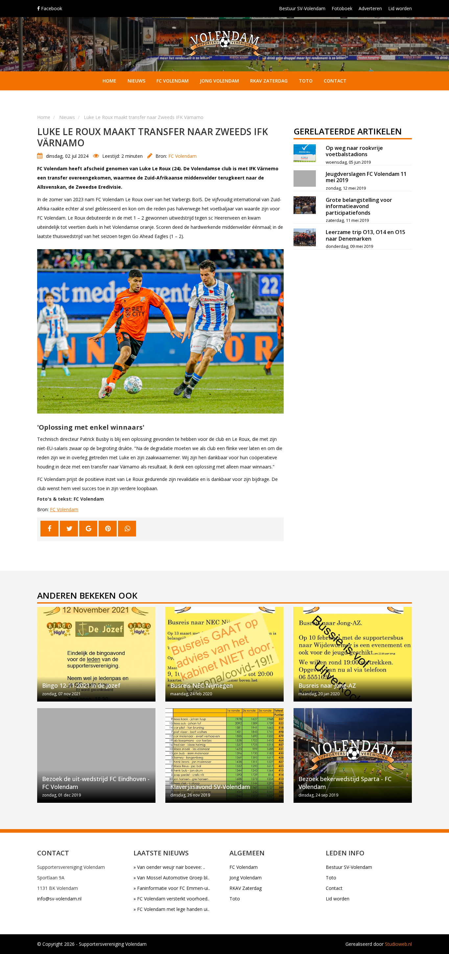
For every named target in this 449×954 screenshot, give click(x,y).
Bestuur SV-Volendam (302, 8)
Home (109, 81)
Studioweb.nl (398, 944)
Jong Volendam (219, 81)
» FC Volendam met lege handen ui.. (171, 909)
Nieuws (136, 81)
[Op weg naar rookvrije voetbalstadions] (305, 153)
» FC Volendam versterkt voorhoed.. (171, 898)
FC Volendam (172, 81)
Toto (306, 81)
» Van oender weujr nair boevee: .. (169, 867)
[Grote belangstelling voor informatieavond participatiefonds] (305, 205)
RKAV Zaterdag (269, 81)
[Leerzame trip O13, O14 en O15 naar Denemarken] (305, 237)
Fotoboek (342, 8)
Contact (335, 81)
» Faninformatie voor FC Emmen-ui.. (171, 888)
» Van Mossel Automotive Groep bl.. (171, 877)
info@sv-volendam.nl (59, 898)
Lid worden (400, 8)
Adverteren (370, 8)
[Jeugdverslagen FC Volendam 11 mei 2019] (305, 178)
